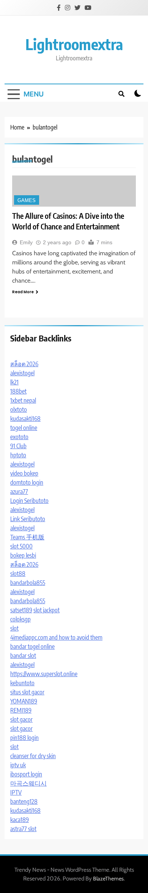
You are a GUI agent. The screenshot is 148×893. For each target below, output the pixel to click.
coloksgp (20, 619)
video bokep (24, 473)
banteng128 (24, 801)
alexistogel (22, 373)
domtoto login (26, 482)
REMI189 (20, 710)
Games (26, 200)
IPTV (16, 792)
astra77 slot (23, 829)
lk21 (14, 382)
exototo (19, 437)
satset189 (21, 610)
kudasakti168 (25, 418)
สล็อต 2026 (24, 364)
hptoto (18, 455)
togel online (23, 427)
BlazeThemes (108, 878)
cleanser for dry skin (33, 756)
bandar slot (23, 655)
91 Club (18, 446)
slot (14, 628)
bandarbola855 (27, 582)
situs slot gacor (27, 692)
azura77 (19, 491)
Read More (23, 292)
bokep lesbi (23, 555)
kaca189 (19, 819)
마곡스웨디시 (28, 783)
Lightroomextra (74, 44)
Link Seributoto (27, 519)
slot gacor (21, 719)
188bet (18, 391)
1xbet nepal (23, 400)
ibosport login (26, 774)
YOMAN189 (23, 701)
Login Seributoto (29, 500)
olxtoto (18, 409)
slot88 (17, 573)
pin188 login (24, 737)
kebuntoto (22, 683)
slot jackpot (46, 610)
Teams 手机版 (27, 537)
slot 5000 (21, 546)
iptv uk (18, 765)
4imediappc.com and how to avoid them (56, 637)
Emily (26, 242)
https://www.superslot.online (43, 674)
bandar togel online (32, 646)
